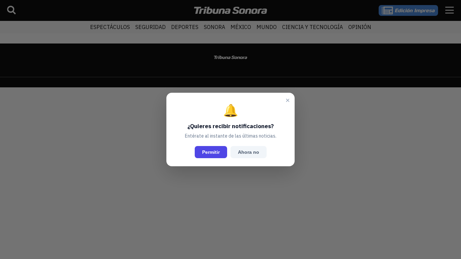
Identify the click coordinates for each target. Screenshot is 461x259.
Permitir (211, 152)
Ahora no (248, 152)
